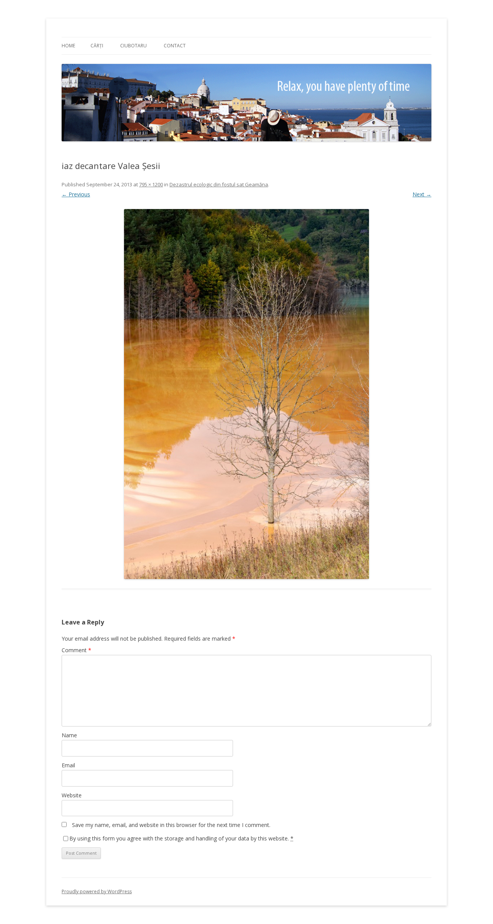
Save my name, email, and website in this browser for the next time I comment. (171, 825)
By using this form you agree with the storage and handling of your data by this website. (181, 838)
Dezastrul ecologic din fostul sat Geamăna (218, 184)
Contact (175, 45)
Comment (76, 650)
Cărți (97, 45)
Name (69, 735)
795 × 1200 (151, 184)
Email (68, 765)
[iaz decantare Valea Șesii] (246, 394)
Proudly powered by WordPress (97, 891)
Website (72, 795)
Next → (422, 194)
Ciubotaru (133, 45)
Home (68, 45)
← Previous (76, 194)
